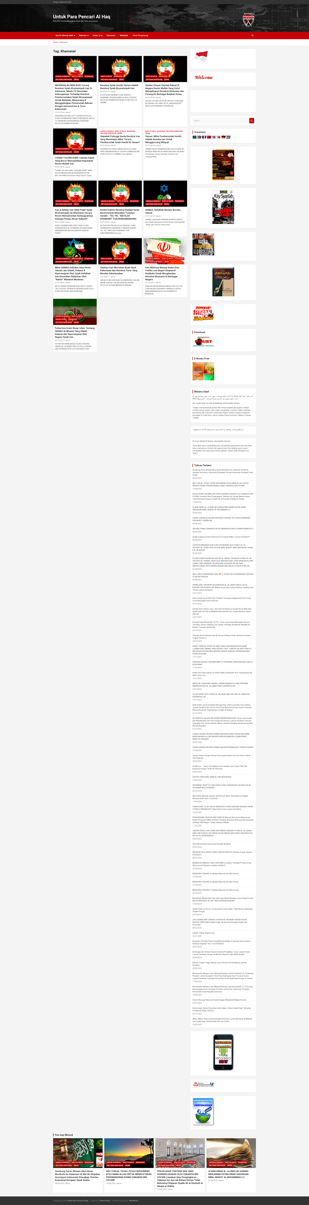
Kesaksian (89, 76)
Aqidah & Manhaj (63, 76)
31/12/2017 (104, 277)
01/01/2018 (149, 216)
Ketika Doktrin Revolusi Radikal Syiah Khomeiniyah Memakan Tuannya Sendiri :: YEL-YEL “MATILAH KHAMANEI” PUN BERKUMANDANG (119, 214)
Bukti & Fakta (77, 76)
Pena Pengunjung (140, 35)
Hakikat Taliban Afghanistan (203, 933)
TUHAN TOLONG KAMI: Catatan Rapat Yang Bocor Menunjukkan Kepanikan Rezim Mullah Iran (74, 160)
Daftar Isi (96, 35)
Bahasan (83, 35)
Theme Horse (104, 1201)
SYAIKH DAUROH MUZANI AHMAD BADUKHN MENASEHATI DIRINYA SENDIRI (223, 747)
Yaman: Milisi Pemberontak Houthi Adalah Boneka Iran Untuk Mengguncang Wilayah (163, 139)
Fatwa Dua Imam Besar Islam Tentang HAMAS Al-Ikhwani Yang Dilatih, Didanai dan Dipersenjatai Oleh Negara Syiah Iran (75, 332)
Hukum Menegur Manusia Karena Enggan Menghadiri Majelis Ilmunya (219, 1000)
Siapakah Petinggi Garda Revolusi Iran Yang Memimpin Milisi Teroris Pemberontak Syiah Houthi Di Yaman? (120, 139)
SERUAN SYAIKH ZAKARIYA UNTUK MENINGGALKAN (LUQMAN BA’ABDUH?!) (223, 529)
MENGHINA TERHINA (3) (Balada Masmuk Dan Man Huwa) (215, 874)
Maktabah (124, 35)
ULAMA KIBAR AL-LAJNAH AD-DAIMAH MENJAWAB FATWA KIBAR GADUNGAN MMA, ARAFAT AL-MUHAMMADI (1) (228, 1174)
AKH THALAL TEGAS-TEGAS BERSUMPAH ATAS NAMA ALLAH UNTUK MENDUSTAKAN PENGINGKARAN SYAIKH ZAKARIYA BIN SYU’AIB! (128, 1175)
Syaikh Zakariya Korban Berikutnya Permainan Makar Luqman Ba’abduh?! (221, 537)
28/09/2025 (59, 1183)
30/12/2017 (59, 340)
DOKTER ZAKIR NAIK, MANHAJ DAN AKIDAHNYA (212, 777)
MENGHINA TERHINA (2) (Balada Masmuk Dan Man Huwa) (215, 882)
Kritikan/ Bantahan (64, 79)
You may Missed (64, 1134)
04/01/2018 (149, 97)
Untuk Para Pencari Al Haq (81, 17)
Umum (76, 79)
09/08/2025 (213, 1180)
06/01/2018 (104, 91)
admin (68, 112)
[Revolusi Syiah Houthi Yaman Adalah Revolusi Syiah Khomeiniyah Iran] (120, 69)
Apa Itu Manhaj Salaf (64, 35)
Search (251, 120)
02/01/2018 (104, 145)
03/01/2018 (59, 167)
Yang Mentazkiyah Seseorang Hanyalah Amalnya (212, 844)
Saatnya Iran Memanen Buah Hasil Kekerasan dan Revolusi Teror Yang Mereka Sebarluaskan (118, 270)
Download (111, 35)
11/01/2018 (59, 112)
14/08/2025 (110, 1183)
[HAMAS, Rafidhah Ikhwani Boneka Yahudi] (165, 193)
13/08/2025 (161, 1189)
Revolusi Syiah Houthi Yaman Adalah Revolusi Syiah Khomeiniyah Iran (119, 87)
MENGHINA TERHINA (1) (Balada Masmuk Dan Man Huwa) (215, 890)
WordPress (133, 1201)
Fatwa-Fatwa (61, 319)
